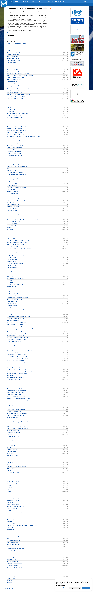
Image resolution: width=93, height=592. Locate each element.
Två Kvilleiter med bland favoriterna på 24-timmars (17, 337)
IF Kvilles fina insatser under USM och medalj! (16, 390)
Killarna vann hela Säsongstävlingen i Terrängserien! (18, 295)
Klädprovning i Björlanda (12, 479)
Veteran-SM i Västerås (12, 572)
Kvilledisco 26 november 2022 (13, 204)
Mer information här (11, 32)
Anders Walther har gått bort (13, 193)
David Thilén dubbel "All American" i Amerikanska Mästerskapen (20, 240)
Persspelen (9, 434)
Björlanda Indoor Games (12, 286)
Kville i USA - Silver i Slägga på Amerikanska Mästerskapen (19, 333)
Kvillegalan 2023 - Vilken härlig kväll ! (14, 132)
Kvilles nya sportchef (11, 440)
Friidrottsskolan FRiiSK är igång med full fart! (16, 159)
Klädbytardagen (10, 274)
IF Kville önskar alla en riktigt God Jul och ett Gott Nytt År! (18, 369)
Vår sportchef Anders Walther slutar (14, 441)
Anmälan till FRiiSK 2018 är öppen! (14, 571)
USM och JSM (10, 457)
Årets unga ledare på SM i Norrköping (15, 235)
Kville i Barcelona (10, 476)
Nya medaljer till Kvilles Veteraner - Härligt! (16, 318)
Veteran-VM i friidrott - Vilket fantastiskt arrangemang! (18, 73)
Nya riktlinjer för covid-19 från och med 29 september (18, 310)
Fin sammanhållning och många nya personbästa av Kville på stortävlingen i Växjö (24, 198)
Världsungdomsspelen (12, 550)
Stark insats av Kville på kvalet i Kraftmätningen (17, 166)
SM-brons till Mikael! (11, 102)
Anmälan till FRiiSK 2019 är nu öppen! (14, 483)
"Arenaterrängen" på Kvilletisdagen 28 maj (16, 96)
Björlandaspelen (10, 527)
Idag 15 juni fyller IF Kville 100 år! (13, 347)
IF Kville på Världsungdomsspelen (14, 86)
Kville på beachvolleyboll (12, 267)
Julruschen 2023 (10, 121)
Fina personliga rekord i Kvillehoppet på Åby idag (17, 400)
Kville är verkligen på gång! (12, 542)
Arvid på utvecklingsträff (12, 495)
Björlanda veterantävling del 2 (13, 54)
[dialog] (73, 584)
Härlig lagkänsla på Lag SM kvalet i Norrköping (16, 352)
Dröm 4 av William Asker (12, 497)
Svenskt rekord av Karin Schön (13, 498)
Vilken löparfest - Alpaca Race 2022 (14, 250)
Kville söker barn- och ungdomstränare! (15, 536)
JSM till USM (9, 489)
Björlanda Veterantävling (12, 56)
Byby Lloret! (9, 474)
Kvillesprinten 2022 (11, 238)
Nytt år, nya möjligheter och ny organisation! (16, 292)
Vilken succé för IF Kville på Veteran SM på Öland (17, 322)
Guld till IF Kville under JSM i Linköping (15, 324)
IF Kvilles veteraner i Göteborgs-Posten (15, 119)
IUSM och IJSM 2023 (11, 189)
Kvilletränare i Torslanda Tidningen (14, 557)
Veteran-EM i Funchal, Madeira (13, 195)
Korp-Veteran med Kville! (12, 259)
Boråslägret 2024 (10, 67)
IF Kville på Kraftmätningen (12, 254)
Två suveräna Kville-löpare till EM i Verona (16, 252)
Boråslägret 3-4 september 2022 (13, 221)
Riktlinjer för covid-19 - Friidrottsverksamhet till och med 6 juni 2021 (21, 364)
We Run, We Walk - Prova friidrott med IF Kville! (16, 130)
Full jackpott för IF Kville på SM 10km (14, 379)
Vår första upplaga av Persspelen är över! (16, 506)
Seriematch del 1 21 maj (12, 168)
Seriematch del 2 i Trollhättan (13, 69)
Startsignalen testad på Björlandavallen (15, 172)
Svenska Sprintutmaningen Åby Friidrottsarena (17, 404)
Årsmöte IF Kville (10, 502)
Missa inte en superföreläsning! (13, 516)
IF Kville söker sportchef (12, 301)
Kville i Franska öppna (11, 462)
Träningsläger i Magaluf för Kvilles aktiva (15, 176)
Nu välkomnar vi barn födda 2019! (14, 52)
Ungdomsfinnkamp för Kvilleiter (13, 540)
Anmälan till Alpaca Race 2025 (13, 58)
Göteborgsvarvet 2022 (12, 261)
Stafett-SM (9, 555)
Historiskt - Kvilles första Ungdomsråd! (15, 563)
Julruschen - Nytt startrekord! (13, 436)
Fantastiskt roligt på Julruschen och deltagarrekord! (17, 297)
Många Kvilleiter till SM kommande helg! (15, 548)
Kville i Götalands (11, 569)
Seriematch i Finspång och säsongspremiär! (16, 98)
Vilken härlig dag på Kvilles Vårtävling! (15, 345)
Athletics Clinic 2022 (11, 236)
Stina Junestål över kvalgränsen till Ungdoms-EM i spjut (18, 94)
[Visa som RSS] (50, 8)
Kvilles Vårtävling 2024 (11, 100)
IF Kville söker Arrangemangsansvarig (15, 147)
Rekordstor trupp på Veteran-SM (14, 151)
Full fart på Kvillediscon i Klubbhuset (14, 299)
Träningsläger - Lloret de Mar (13, 478)
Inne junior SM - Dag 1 (11, 576)
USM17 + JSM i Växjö (11, 493)
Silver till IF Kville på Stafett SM (13, 385)
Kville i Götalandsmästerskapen (14, 314)
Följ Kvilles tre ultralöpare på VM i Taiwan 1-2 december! (18, 126)
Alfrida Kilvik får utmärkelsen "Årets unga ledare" (17, 242)
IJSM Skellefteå (10, 282)
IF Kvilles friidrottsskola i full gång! (14, 405)
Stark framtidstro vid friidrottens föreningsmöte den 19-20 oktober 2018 (22, 525)
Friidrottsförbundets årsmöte (13, 565)
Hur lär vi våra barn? (11, 523)
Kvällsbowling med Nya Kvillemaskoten (15, 383)
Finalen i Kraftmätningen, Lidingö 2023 (15, 145)
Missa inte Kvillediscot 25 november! (14, 128)
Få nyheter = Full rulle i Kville (13, 472)
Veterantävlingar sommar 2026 (13, 45)
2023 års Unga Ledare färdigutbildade (15, 124)
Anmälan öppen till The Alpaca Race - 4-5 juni (16, 269)
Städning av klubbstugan (12, 276)
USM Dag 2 (9, 485)
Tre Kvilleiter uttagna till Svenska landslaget (16, 396)
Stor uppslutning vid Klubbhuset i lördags (15, 309)
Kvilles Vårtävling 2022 (11, 265)
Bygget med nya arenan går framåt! (14, 341)
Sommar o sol (10, 459)
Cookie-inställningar (9, 588)
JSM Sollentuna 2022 (11, 225)
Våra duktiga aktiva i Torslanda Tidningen (15, 377)
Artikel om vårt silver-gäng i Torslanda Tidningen (17, 373)
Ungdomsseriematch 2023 (12, 183)
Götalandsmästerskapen (12, 449)
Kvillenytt (9, 552)
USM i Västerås (10, 487)
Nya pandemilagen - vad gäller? (13, 366)
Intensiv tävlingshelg (11, 451)
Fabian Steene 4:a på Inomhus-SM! (14, 115)
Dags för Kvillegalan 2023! (12, 138)
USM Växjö (9, 574)
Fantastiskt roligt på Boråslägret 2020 (15, 386)
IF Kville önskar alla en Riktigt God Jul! (14, 293)
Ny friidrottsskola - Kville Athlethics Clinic (15, 278)
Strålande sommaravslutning (13, 402)
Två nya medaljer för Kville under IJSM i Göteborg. (17, 421)
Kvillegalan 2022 (10, 212)
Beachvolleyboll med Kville (12, 185)
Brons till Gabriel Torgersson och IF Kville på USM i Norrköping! (20, 328)
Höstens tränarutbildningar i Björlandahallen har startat (18, 316)
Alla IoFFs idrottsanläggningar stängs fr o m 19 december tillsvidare (21, 371)
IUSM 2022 (9, 280)
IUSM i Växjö (9, 107)
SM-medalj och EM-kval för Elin (13, 271)
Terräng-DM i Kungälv (11, 307)
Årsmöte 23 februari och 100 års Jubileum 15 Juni (17, 367)
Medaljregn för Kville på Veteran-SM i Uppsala (16, 187)
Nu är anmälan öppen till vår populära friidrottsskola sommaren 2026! (21, 47)
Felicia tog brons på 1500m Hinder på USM (16, 326)
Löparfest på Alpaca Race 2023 (13, 164)
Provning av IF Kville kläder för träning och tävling (17, 424)
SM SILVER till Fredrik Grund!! (13, 500)
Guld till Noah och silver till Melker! (14, 79)
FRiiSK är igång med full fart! (13, 246)
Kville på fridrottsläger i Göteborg (14, 60)
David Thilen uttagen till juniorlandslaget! (15, 83)
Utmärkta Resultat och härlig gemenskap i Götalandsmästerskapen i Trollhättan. (23, 136)
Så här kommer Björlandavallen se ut (15, 284)
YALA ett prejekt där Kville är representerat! (16, 535)
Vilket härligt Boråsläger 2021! (13, 320)
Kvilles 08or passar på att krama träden (15, 415)
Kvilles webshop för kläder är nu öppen (15, 445)
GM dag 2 (9, 447)
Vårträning (9, 582)
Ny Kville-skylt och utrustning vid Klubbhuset (16, 312)
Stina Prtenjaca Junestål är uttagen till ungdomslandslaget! (19, 88)
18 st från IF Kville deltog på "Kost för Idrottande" (17, 356)
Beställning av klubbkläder (12, 561)
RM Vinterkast (10, 491)
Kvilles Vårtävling (10, 470)
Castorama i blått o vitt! (12, 531)
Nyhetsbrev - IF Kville (11, 559)
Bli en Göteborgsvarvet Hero (13, 417)
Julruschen (9, 510)
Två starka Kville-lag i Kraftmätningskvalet (16, 92)
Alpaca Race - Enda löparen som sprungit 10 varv (17, 257)
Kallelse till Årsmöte (11, 578)
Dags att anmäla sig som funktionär (14, 567)
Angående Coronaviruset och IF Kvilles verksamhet (17, 413)
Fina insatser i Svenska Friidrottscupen (15, 263)
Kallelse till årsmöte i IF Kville (13, 50)
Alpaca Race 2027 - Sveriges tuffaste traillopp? (16, 43)
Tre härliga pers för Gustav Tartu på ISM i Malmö (17, 360)
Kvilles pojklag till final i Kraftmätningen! (15, 244)
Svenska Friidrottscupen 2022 (13, 231)
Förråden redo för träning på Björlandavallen (16, 178)
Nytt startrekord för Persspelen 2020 (14, 432)
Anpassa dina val (60, 587)
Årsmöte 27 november (12, 62)
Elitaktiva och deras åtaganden (13, 517)
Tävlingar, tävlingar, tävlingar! (13, 504)
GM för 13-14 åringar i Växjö (13, 481)
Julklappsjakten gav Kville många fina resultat (16, 514)
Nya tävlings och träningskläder (13, 348)
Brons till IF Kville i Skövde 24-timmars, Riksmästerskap (18, 398)
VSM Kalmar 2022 (10, 227)
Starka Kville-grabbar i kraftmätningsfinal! (16, 71)
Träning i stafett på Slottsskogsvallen (15, 273)
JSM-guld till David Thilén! (12, 81)
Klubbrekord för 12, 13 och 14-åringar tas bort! (16, 512)
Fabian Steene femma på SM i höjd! (14, 153)
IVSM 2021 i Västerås (11, 303)
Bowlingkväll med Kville (12, 208)
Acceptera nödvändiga (75, 588)
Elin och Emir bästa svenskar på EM (14, 217)
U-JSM (8, 546)
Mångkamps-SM (10, 538)
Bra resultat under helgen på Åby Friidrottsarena (17, 331)
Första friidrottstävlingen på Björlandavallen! (16, 155)
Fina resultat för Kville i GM (12, 533)
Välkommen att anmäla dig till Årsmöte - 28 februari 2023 (19, 200)
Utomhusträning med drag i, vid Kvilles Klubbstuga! (17, 381)
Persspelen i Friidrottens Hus (13, 508)
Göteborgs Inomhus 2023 (12, 191)
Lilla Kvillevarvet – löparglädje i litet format (16, 409)
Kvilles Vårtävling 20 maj (12, 170)
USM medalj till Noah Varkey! (13, 85)
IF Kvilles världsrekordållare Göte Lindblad (16, 255)
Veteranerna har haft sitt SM (13, 544)
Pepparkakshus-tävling (12, 375)
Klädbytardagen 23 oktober (13, 210)
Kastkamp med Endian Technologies (14, 407)
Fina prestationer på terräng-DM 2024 (15, 66)
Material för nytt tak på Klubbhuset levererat (16, 329)
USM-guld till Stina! (11, 149)
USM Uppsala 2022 (11, 229)
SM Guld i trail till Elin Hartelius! (13, 162)
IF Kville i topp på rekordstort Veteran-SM (15, 77)
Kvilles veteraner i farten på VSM (14, 423)
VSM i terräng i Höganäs (12, 305)
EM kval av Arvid (10, 468)
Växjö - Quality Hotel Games (13, 430)
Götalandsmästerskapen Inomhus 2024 (15, 105)
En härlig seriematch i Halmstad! (13, 143)
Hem (11, 1)
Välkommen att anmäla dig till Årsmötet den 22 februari (18, 290)
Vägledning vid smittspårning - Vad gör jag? (24, 8)
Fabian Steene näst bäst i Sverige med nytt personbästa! (19, 90)
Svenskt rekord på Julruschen (13, 202)
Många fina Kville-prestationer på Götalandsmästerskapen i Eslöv (21, 216)
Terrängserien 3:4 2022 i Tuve (13, 206)
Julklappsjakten (10, 438)
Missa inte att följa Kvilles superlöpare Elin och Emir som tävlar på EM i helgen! (23, 219)
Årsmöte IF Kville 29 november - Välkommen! (16, 134)
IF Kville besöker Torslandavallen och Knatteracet (17, 174)
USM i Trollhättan (10, 453)
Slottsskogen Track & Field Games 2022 (15, 233)
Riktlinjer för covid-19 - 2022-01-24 (14, 288)
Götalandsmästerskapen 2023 (13, 181)
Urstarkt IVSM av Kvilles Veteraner (14, 109)
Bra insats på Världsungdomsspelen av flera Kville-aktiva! (19, 248)
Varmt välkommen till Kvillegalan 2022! (15, 214)
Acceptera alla (86, 588)
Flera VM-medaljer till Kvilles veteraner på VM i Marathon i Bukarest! (21, 64)
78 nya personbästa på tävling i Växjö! (15, 117)
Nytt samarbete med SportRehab (14, 419)
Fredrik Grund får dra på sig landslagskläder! (16, 466)
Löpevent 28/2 (10, 48)
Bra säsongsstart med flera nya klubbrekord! (16, 161)
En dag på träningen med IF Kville (14, 411)
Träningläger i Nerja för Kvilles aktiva (14, 104)
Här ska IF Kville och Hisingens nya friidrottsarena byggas (19, 358)
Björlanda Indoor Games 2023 (13, 197)
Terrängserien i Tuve (11, 519)
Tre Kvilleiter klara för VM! (12, 157)
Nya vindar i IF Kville (11, 111)
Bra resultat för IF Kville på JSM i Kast (14, 394)
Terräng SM (9, 521)
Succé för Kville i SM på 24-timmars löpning (16, 335)
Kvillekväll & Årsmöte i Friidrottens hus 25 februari (17, 428)
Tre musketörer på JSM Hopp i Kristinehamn (16, 388)
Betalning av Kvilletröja (12, 443)
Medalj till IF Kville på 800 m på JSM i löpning (16, 392)
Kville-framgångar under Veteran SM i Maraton (17, 142)
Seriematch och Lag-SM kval (13, 464)
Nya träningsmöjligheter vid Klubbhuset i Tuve (16, 339)
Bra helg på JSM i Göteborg (12, 455)
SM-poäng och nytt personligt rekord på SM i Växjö (17, 426)
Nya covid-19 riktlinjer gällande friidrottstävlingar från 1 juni (19, 350)
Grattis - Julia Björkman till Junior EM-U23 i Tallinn (17, 343)
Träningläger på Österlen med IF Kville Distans (16, 179)
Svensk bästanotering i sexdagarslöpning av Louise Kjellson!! (20, 75)
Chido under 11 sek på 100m (13, 460)
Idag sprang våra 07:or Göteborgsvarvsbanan (16, 354)
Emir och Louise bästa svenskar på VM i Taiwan (17, 123)
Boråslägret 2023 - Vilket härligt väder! (15, 140)
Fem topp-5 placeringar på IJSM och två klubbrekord (18, 113)
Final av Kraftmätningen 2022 (13, 223)
